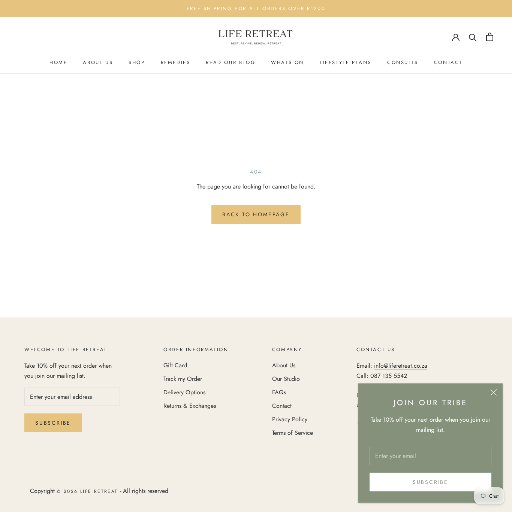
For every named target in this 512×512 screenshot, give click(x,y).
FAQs (279, 392)
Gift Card (175, 365)
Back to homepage (256, 214)
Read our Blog (230, 62)
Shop (137, 62)
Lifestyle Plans (345, 62)
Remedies (175, 62)
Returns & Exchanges (189, 405)
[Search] (473, 37)
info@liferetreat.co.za (400, 365)
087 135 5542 (388, 375)
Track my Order (182, 378)
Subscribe (430, 482)
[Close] (493, 392)
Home (58, 62)
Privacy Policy (289, 419)
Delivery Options (184, 392)
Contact (448, 62)
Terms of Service (292, 432)
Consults (402, 62)
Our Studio (286, 378)
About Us (98, 62)
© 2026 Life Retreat (87, 491)
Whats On (287, 62)
